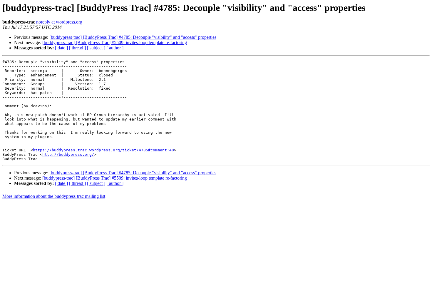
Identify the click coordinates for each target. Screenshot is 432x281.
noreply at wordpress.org (59, 21)
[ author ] (114, 47)
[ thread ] (77, 47)
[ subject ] (96, 47)
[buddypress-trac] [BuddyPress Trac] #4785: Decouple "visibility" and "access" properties (132, 37)
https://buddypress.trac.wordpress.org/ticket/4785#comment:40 (103, 150)
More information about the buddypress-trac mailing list (53, 196)
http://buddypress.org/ (68, 154)
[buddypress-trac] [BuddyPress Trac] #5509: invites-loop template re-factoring (114, 42)
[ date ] (61, 47)
